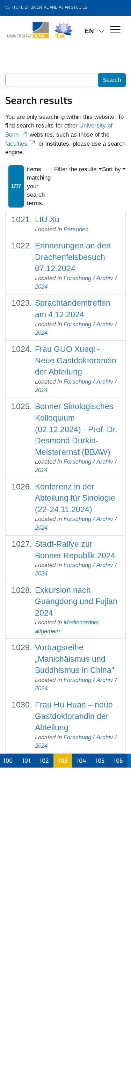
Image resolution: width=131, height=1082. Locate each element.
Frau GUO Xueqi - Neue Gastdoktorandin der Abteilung (75, 360)
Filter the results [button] (75, 169)
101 (26, 760)
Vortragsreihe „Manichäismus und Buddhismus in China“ (74, 659)
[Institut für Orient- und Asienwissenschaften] (39, 30)
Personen (76, 229)
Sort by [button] (111, 169)
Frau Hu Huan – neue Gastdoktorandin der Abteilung (74, 716)
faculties (16, 143)
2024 (41, 286)
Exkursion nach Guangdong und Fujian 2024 (76, 601)
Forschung (77, 278)
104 (81, 760)
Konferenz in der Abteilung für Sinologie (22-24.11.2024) (75, 498)
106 (118, 760)
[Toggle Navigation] (115, 30)
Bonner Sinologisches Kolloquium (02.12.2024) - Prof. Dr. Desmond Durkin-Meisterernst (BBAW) (76, 429)
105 (99, 760)
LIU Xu (47, 219)
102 (44, 760)
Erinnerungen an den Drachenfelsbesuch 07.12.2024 (73, 257)
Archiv (104, 278)
